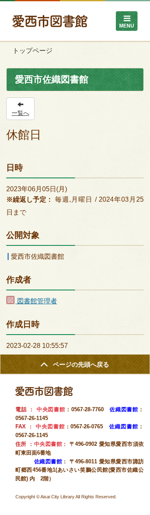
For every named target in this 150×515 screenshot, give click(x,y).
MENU (126, 26)
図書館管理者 (36, 301)
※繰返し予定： (29, 199)
